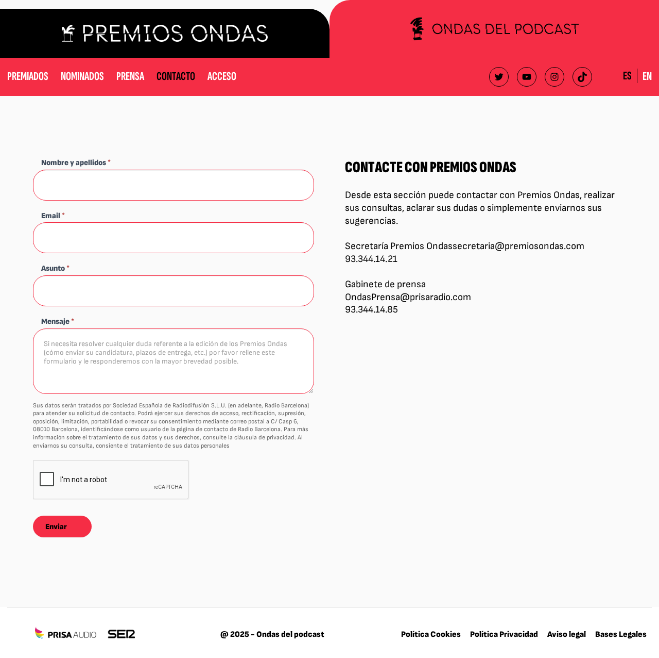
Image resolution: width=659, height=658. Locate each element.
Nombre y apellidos (76, 163)
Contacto (176, 76)
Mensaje (57, 321)
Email (53, 216)
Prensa (130, 76)
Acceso (221, 76)
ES (627, 76)
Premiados (27, 76)
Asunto (55, 268)
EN (647, 76)
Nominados (82, 76)
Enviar (56, 527)
